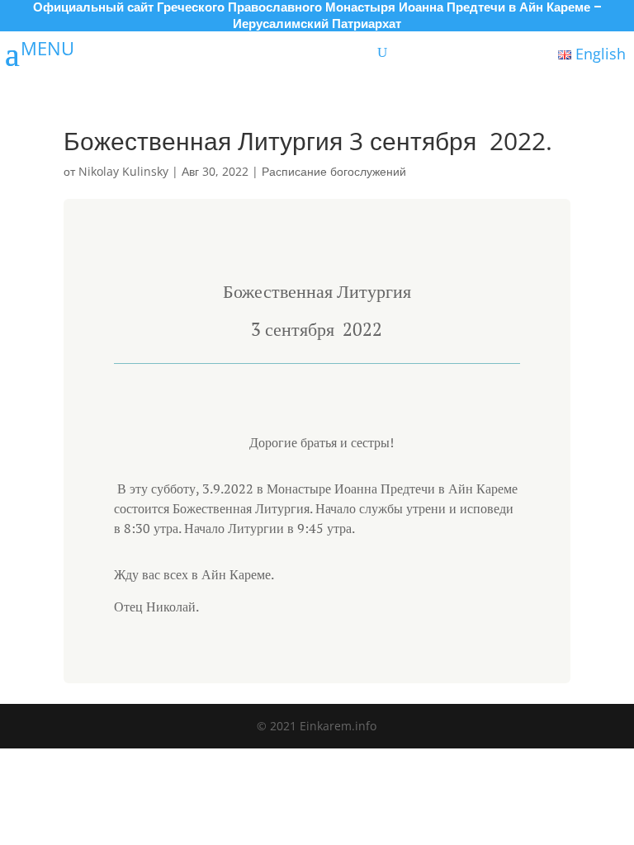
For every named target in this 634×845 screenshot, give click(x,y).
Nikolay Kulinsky (123, 171)
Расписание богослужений (334, 171)
